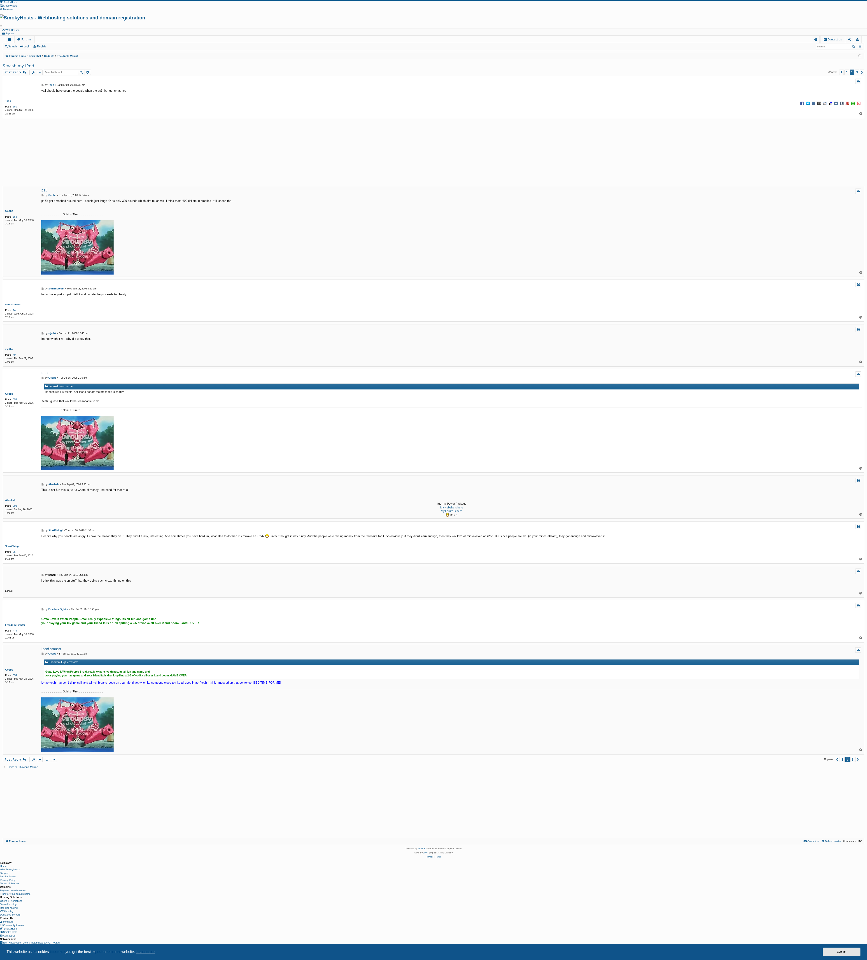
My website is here (451, 507)
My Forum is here (451, 511)
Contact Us (9, 935)
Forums (26, 39)
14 (14, 310)
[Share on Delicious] (830, 103)
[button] (841, 72)
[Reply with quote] (858, 81)
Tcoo (8, 101)
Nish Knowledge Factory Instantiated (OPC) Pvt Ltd (31, 942)
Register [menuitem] (858, 40)
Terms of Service (9, 883)
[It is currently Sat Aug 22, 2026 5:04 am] (859, 56)
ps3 (44, 190)
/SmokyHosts (10, 928)
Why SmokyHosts (10, 869)
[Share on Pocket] (858, 103)
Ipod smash (51, 649)
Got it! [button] (841, 952)
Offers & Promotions (11, 900)
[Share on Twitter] (807, 103)
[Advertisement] (431, 152)
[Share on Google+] (847, 103)
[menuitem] (815, 39)
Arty (425, 852)
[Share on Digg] (819, 103)
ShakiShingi (12, 546)
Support (9, 33)
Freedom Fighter (15, 625)
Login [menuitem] (850, 40)
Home (3, 866)
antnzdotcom (13, 304)
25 (14, 551)
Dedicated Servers (10, 914)
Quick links (10, 40)
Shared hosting (8, 904)
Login (26, 46)
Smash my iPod (18, 66)
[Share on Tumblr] (841, 103)
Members (8, 921)
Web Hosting (12, 30)
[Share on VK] (836, 103)
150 (15, 106)
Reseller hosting (9, 907)
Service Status (8, 876)
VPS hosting (6, 911)
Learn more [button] (145, 952)
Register (42, 46)
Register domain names (13, 890)
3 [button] (857, 72)
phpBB (421, 848)
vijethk (9, 349)
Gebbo (9, 211)
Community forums (13, 925)
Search (12, 46)
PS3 (44, 373)
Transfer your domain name (15, 893)
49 (14, 354)
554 (15, 216)
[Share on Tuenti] (813, 103)
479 (15, 630)
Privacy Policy (8, 880)
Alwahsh (10, 500)
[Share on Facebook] (802, 103)
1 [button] (847, 72)
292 (15, 505)
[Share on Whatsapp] (853, 103)
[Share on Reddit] (824, 103)
